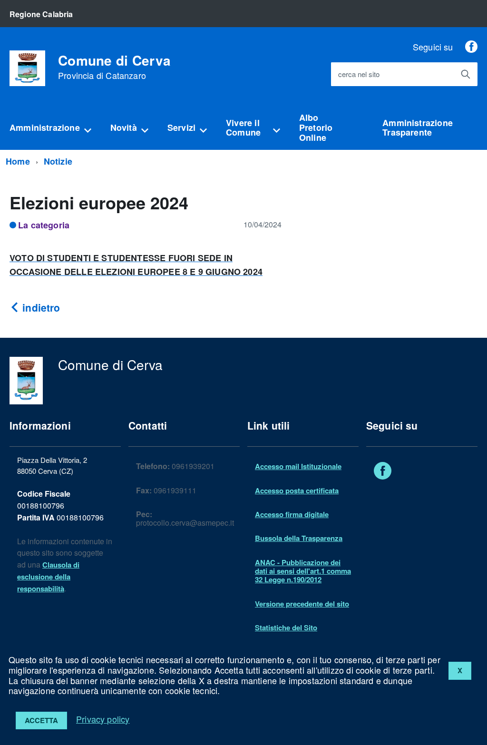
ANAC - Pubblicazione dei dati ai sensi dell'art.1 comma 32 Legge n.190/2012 (303, 571)
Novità (123, 127)
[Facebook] (471, 46)
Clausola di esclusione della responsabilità (48, 576)
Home (18, 161)
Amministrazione (45, 127)
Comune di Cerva (114, 67)
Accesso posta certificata (297, 490)
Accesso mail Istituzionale (298, 466)
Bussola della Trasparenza (298, 538)
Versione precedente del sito (302, 603)
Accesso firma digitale (292, 514)
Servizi (181, 127)
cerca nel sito (359, 74)
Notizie (58, 161)
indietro (39, 307)
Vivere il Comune (243, 128)
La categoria (43, 225)
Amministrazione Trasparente (417, 128)
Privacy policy (103, 719)
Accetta (41, 720)
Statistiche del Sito (286, 627)
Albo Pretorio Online (315, 127)
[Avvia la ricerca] (465, 74)
